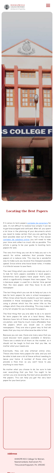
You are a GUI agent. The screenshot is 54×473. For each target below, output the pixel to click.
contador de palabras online (16, 239)
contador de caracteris (37, 223)
